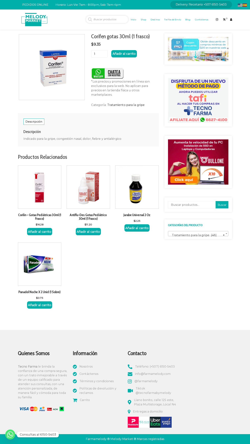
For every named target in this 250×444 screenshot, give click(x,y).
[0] (224, 19)
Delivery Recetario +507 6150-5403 (201, 4)
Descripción (33, 121)
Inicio (133, 19)
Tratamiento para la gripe (126, 105)
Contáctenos (201, 19)
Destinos (155, 19)
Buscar (222, 205)
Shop (143, 19)
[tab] (33, 122)
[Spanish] (244, 5)
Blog (187, 19)
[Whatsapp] (10, 434)
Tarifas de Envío (172, 19)
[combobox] (198, 233)
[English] (240, 5)
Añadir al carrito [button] (39, 231)
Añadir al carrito (124, 53)
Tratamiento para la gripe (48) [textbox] (197, 235)
